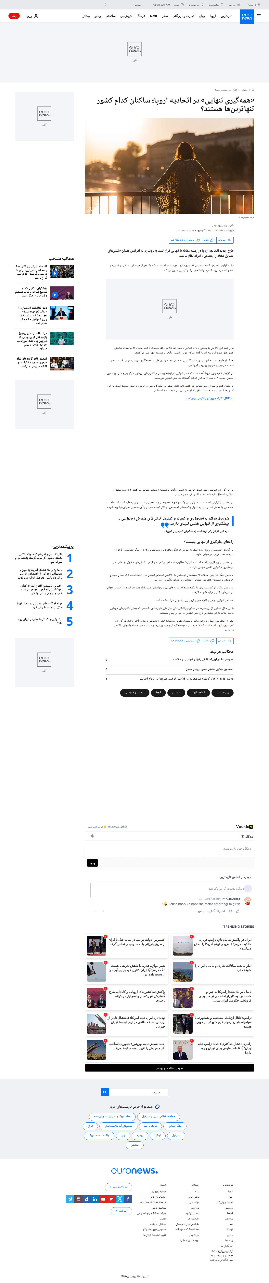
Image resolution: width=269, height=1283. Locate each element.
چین (123, 1135)
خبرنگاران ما (227, 1246)
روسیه (140, 1135)
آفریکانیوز (194, 1235)
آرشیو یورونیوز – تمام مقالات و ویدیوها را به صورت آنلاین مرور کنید (221, 1255)
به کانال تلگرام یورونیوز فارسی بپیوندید (210, 398)
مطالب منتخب (61, 259)
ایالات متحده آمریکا (99, 1135)
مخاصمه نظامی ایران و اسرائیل (158, 1116)
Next (153, 16)
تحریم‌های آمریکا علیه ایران (118, 1126)
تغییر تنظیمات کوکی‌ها (154, 1235)
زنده (14, 15)
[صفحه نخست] (253, 90)
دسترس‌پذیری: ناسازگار (154, 1229)
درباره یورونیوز (158, 1191)
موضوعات (227, 1185)
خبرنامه (123, 1211)
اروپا (213, 16)
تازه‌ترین (226, 16)
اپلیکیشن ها (193, 1219)
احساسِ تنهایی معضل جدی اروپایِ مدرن (210, 669)
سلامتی (111, 16)
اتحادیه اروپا (198, 692)
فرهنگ (141, 16)
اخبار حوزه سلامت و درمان (225, 90)
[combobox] (125, 5)
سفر (165, 16)
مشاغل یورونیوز (158, 1224)
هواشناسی (194, 1202)
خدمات (195, 1185)
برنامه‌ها (229, 1240)
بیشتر (163, 1185)
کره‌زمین (126, 16)
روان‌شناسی (222, 692)
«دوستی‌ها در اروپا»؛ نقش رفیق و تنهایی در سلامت (203, 660)
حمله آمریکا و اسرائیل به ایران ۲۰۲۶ (112, 1116)
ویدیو (98, 16)
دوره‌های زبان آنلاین (189, 1240)
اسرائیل (176, 1135)
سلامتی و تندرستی (135, 692)
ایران (90, 1126)
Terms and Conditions (152, 1202)
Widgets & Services (187, 1229)
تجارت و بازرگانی (183, 16)
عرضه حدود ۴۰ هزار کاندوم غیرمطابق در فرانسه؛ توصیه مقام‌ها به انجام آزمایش (186, 679)
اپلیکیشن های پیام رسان (187, 1224)
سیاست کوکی (159, 1207)
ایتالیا (158, 1135)
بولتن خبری (193, 1197)
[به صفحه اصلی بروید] (247, 16)
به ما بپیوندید (192, 1213)
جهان (202, 16)
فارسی (252, 4)
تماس (163, 1219)
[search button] (105, 5)
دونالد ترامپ (150, 1126)
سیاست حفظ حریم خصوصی (151, 1213)
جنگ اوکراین (175, 1126)
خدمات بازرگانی (158, 1197)
